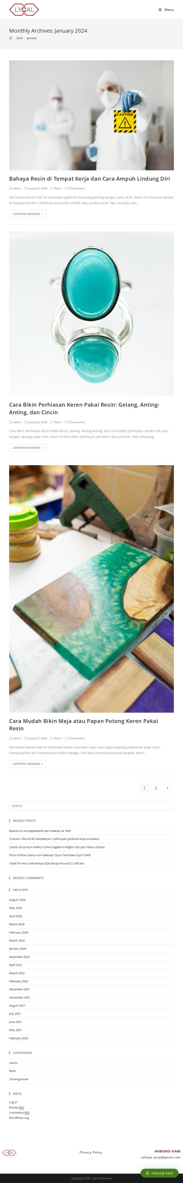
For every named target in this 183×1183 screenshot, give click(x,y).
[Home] (10, 38)
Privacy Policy (91, 1152)
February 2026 (18, 932)
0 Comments (77, 188)
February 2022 (18, 981)
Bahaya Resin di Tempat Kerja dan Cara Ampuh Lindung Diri (89, 178)
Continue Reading (26, 213)
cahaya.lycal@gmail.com (161, 1157)
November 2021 (19, 997)
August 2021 (17, 1005)
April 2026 (15, 916)
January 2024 (17, 948)
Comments (19, 1113)
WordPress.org (19, 1118)
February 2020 (18, 1038)
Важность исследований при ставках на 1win (40, 831)
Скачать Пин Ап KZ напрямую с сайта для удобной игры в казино (54, 839)
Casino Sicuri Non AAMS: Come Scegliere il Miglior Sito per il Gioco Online (57, 847)
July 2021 (15, 1014)
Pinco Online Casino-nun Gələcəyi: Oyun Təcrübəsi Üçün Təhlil (50, 855)
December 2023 (19, 957)
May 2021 (15, 1030)
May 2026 (15, 908)
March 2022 (17, 973)
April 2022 (15, 965)
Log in (13, 1102)
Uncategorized (18, 1079)
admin (17, 188)
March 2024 (17, 940)
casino (13, 1063)
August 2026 (17, 900)
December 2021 (19, 989)
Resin (58, 188)
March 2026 (17, 924)
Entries (16, 1107)
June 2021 (15, 1022)
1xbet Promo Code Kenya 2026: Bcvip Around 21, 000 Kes (46, 863)
